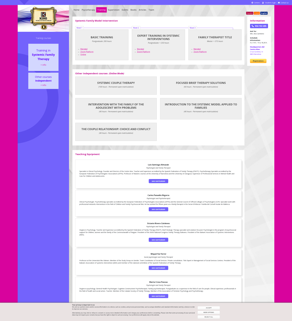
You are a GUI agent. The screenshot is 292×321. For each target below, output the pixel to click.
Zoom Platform (86, 51)
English (264, 13)
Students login (270, 3)
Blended (83, 49)
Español (250, 13)
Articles (142, 9)
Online (83, 54)
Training (101, 9)
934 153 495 (260, 26)
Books (133, 9)
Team (151, 9)
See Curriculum (158, 181)
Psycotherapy (88, 9)
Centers (257, 3)
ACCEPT (209, 308)
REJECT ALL (209, 317)
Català (256, 13)
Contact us (285, 3)
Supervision (113, 9)
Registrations (258, 61)
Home (76, 9)
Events (125, 9)
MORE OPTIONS (208, 312)
